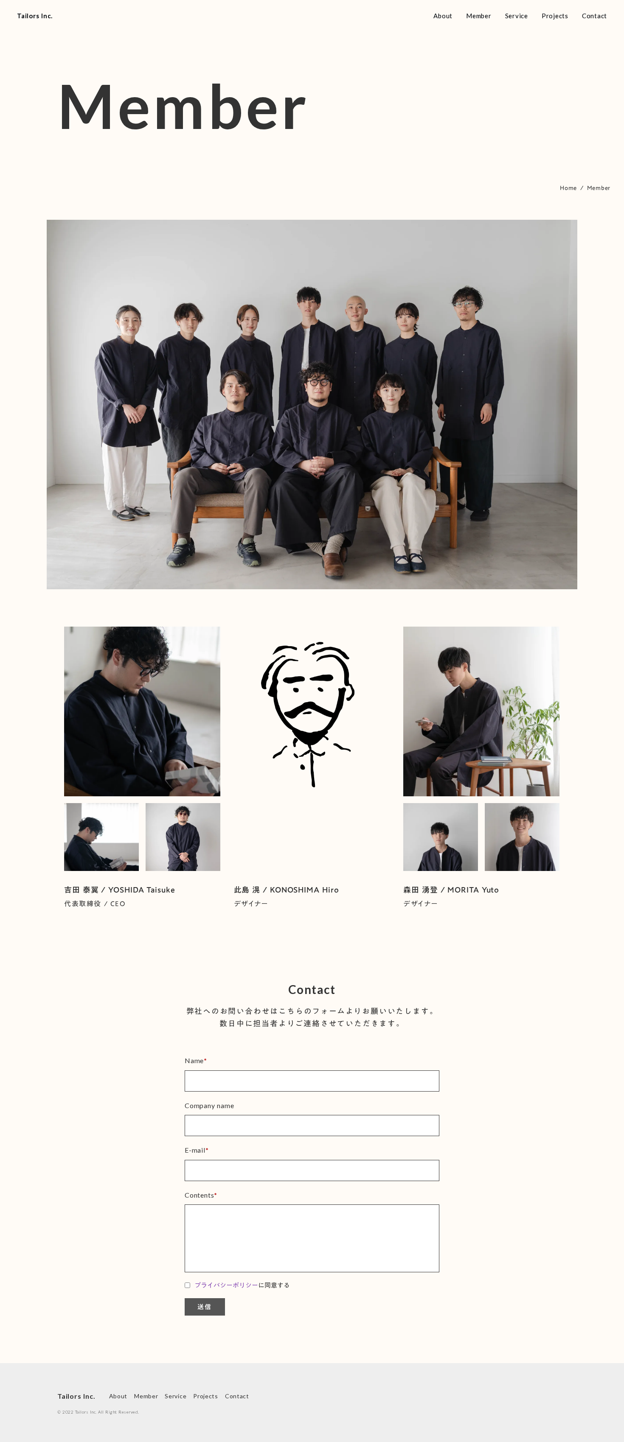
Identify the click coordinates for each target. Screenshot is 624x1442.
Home (568, 188)
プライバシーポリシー (226, 1285)
